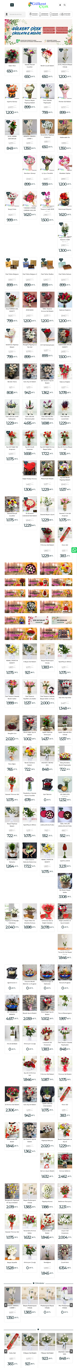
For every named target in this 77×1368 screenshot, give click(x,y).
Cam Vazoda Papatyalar (47, 101)
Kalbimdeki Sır (65, 137)
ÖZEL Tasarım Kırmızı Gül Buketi (47, 310)
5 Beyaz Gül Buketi (29, 662)
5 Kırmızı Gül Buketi (47, 1074)
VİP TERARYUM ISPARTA (12, 1013)
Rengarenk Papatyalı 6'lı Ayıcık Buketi (12, 1201)
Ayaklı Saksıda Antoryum (47, 733)
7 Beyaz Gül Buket (47, 1353)
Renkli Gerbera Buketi (30, 764)
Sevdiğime (47, 1262)
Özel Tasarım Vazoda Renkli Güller (12, 697)
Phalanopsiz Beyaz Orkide (47, 1307)
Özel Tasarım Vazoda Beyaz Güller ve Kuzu (47, 697)
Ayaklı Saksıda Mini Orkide (64, 733)
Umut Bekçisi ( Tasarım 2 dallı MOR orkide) (47, 209)
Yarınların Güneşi (29, 173)
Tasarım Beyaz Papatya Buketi (30, 101)
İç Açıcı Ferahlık (47, 173)
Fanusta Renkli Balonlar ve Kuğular (29, 983)
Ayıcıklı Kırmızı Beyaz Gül (65, 448)
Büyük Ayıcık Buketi (30, 1013)
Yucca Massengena (65, 1013)
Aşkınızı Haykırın (65, 310)
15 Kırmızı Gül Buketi (12, 1104)
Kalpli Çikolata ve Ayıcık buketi (65, 922)
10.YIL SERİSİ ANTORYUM (12, 137)
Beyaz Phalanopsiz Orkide (47, 662)
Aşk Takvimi (47, 794)
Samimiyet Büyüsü (65, 209)
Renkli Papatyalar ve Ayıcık (65, 1140)
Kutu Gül (65, 545)
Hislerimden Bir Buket (12, 1140)
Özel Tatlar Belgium (12, 274)
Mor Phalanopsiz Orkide (65, 1307)
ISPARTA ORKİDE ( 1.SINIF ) (30, 137)
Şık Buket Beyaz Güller (64, 891)
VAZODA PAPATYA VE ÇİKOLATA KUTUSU (65, 794)
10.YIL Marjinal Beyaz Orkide (65, 66)
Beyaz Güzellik (12, 1262)
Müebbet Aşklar (64, 173)
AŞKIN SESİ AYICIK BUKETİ (64, 346)
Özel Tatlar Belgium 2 (30, 274)
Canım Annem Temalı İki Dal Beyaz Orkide (65, 952)
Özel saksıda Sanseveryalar (30, 418)
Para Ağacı (12, 764)
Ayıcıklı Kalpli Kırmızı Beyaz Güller (47, 448)
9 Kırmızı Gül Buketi (47, 545)
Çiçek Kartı (65, 1262)
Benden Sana (12, 382)
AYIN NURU (30, 310)
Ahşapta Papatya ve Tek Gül (30, 346)
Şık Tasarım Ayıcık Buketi (47, 382)
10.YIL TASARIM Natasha (12, 861)
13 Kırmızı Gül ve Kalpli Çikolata (47, 922)
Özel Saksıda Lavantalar (64, 418)
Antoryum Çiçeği (30, 1044)
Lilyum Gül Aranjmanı (65, 1232)
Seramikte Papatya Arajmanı (47, 136)
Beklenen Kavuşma (64, 1201)
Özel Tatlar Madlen (47, 274)
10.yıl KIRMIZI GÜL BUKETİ (12, 310)
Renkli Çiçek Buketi (47, 66)
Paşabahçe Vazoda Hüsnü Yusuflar (29, 794)
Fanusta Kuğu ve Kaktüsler (47, 983)
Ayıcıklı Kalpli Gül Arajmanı (12, 448)
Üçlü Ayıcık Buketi (29, 382)
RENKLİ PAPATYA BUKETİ (12, 662)
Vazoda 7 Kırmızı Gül (12, 794)
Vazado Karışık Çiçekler (30, 66)
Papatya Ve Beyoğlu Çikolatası (12, 922)
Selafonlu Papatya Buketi (12, 346)
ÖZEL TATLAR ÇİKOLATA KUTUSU (65, 825)
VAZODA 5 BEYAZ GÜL (47, 764)
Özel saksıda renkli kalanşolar (12, 418)
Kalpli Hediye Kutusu (30, 479)
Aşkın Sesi (12, 66)
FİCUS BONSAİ (12, 1044)
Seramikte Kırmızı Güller (30, 1232)
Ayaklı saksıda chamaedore (47, 1105)
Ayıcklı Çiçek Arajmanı (29, 448)
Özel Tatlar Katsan (65, 274)
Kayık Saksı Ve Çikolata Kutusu (29, 922)
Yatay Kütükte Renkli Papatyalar (65, 764)
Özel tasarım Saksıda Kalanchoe (29, 861)
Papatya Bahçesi (47, 1140)
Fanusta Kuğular (65, 983)
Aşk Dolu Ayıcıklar (65, 697)
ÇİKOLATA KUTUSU (47, 825)
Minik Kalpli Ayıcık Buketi (29, 733)
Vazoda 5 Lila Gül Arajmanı (65, 514)
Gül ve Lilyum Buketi (47, 1171)
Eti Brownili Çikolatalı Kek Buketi (30, 514)
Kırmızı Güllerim (64, 1171)
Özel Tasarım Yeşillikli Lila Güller (29, 697)
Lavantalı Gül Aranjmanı (47, 1044)
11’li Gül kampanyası (47, 345)
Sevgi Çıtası (12, 209)
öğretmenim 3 (12, 983)
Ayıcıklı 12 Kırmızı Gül (30, 1074)
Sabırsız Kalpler (65, 382)
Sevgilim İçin (12, 733)
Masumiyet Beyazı (47, 478)
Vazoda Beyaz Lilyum (47, 514)
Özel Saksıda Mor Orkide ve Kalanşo (47, 418)
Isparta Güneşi (12, 101)
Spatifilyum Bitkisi (65, 662)
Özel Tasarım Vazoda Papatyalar (65, 1044)
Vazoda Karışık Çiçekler (12, 514)
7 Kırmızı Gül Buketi (65, 1074)
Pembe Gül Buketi (65, 101)
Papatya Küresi (47, 1201)
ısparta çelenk (65, 861)
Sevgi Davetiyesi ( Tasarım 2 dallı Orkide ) (65, 239)
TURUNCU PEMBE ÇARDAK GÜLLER (30, 209)
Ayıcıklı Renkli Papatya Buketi (65, 479)
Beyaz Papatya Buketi (12, 825)
